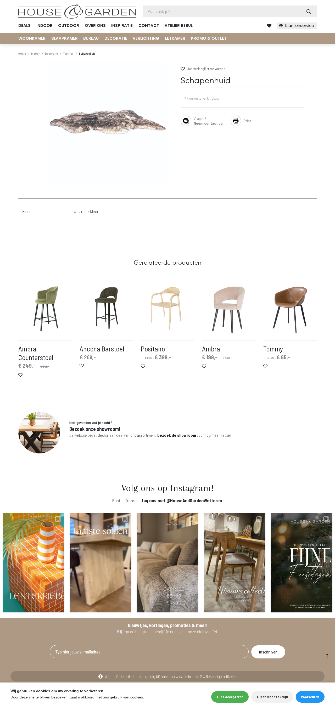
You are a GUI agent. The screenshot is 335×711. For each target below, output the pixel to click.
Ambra (211, 348)
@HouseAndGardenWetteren (194, 500)
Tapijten (68, 53)
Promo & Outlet (209, 38)
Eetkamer (175, 38)
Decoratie (115, 38)
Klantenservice (299, 25)
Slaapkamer (64, 38)
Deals (24, 25)
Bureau (91, 38)
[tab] (21, 195)
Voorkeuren (310, 697)
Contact (148, 25)
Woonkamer (32, 38)
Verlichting (146, 38)
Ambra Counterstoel (35, 352)
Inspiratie (122, 25)
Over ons (95, 25)
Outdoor (68, 25)
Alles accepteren (229, 697)
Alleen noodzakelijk (272, 697)
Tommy (273, 348)
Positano (153, 348)
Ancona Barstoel (102, 348)
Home (22, 53)
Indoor (44, 25)
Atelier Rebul (179, 25)
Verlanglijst (269, 25)
